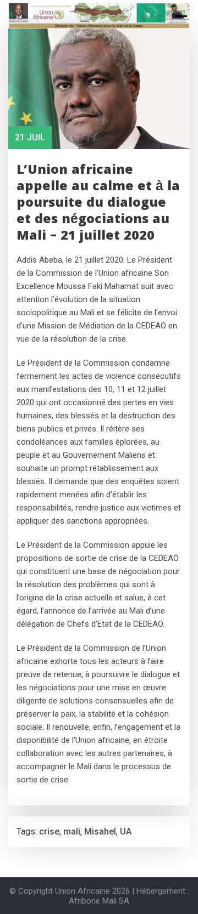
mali (71, 831)
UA (125, 831)
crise (49, 831)
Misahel (100, 831)
